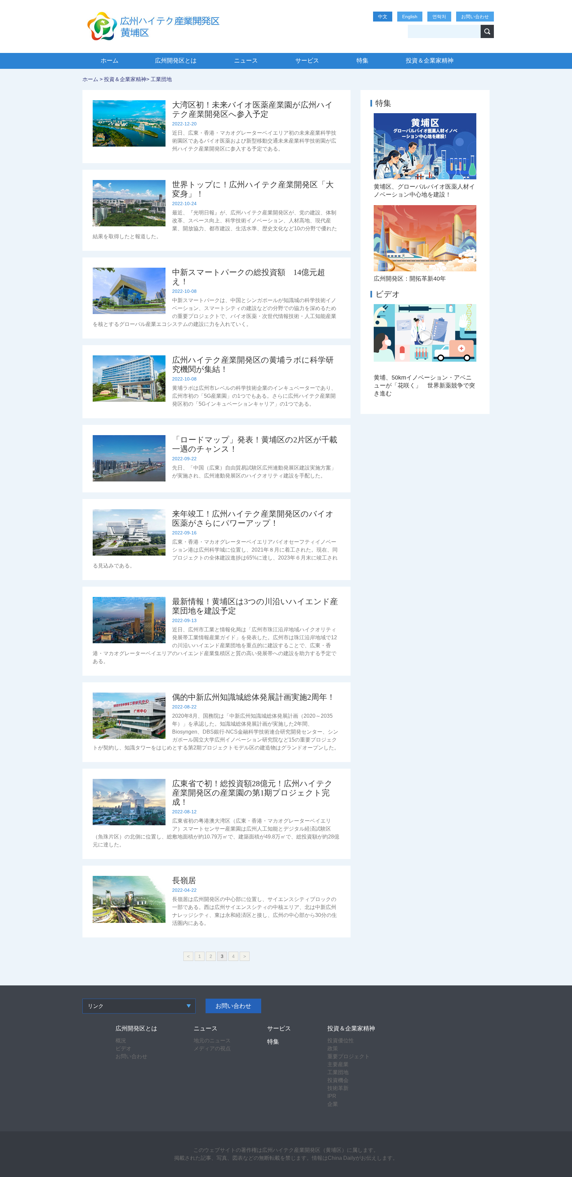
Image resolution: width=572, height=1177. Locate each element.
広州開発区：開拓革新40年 (410, 278)
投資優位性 (340, 1040)
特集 (362, 60)
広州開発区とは (176, 60)
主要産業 (338, 1064)
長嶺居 (184, 880)
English (409, 16)
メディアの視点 (212, 1048)
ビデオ (387, 294)
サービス (307, 60)
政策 (332, 1048)
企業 (332, 1104)
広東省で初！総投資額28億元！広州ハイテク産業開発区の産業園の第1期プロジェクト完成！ (252, 792)
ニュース (246, 60)
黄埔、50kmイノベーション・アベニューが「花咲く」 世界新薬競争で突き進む (424, 385)
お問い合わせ (475, 16)
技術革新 (338, 1088)
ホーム (110, 60)
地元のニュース (212, 1040)
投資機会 (338, 1080)
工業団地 (161, 79)
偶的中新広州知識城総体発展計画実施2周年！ (253, 697)
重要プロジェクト (348, 1056)
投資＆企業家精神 (429, 60)
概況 (121, 1040)
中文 (382, 16)
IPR (331, 1096)
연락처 (439, 16)
